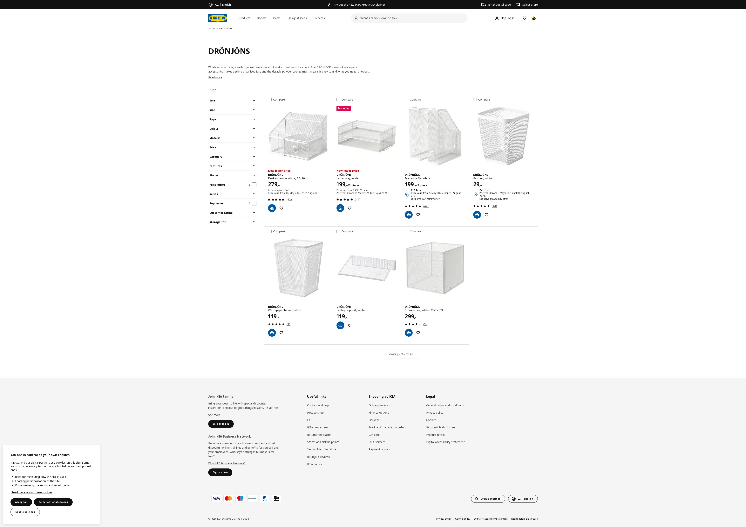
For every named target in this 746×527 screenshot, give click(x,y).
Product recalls (435, 435)
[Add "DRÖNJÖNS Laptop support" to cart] (340, 325)
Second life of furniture (321, 449)
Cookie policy (462, 518)
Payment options (380, 449)
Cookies (431, 420)
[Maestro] (240, 498)
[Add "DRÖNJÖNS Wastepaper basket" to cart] (272, 333)
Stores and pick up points (323, 442)
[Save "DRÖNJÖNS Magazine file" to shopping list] (418, 215)
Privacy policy (434, 412)
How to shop (315, 412)
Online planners (378, 405)
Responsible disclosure (440, 427)
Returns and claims (319, 435)
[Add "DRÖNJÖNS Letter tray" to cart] (340, 208)
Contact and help (318, 405)
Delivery (374, 420)
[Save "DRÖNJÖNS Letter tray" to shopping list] (350, 208)
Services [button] (320, 18)
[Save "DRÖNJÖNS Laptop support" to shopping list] (350, 325)
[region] (51, 484)
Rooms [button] (261, 18)
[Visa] (216, 498)
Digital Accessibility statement (445, 442)
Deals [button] (276, 18)
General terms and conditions (445, 405)
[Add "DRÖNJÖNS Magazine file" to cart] (409, 215)
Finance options (379, 412)
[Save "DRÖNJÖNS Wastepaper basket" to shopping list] (281, 333)
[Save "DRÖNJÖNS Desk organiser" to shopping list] (281, 208)
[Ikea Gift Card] (276, 498)
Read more (215, 77)
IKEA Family (314, 464)
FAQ (310, 420)
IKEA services (377, 442)
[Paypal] (264, 498)
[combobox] (408, 18)
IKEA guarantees (317, 427)
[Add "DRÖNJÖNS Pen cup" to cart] (477, 215)
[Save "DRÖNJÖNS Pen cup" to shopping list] (486, 215)
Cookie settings (25, 512)
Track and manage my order (386, 427)
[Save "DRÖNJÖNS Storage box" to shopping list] (418, 333)
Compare (279, 99)
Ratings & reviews (318, 457)
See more (214, 415)
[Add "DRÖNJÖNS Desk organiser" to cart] (272, 208)
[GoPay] (252, 498)
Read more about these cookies (31, 492)
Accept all (21, 502)
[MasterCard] (228, 498)
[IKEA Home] (217, 18)
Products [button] (244, 18)
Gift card (374, 435)
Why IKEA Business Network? (227, 463)
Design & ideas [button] (297, 18)
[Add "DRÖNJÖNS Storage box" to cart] (409, 333)
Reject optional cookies (53, 502)
